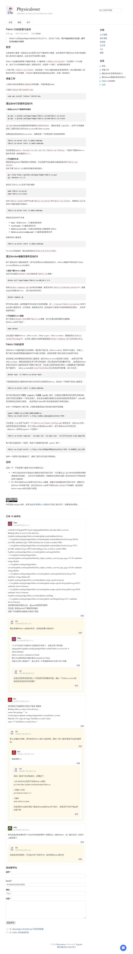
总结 (103, 84)
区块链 (38, 33)
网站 (8, 890)
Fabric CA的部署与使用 (18, 29)
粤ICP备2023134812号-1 (66, 947)
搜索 (120, 10)
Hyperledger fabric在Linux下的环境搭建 (28, 929)
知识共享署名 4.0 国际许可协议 (42, 504)
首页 (10, 22)
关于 (28, 22)
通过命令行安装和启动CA (112, 73)
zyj (11, 33)
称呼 (8, 872)
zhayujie (16, 504)
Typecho (79, 944)
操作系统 (103, 38)
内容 (8, 899)
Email (8, 881)
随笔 (19, 22)
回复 (82, 616)
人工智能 (103, 34)
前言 (103, 66)
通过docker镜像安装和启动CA (114, 77)
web (101, 49)
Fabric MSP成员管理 (20, 932)
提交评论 (10, 922)
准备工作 (105, 69)
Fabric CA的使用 (108, 81)
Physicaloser (28, 9)
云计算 (102, 45)
